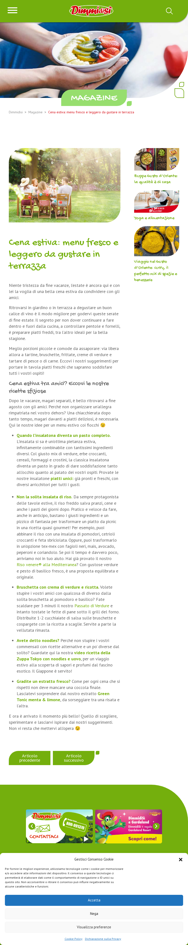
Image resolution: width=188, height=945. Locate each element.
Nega (94, 913)
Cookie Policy (73, 939)
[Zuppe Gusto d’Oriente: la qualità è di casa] (156, 160)
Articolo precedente (29, 758)
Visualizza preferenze (94, 927)
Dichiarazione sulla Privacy (103, 939)
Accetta (94, 900)
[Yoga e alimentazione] (156, 202)
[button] (180, 859)
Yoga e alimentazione (154, 218)
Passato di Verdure (91, 605)
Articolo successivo (74, 758)
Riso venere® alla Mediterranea (46, 564)
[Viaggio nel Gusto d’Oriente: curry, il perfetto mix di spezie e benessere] (156, 242)
